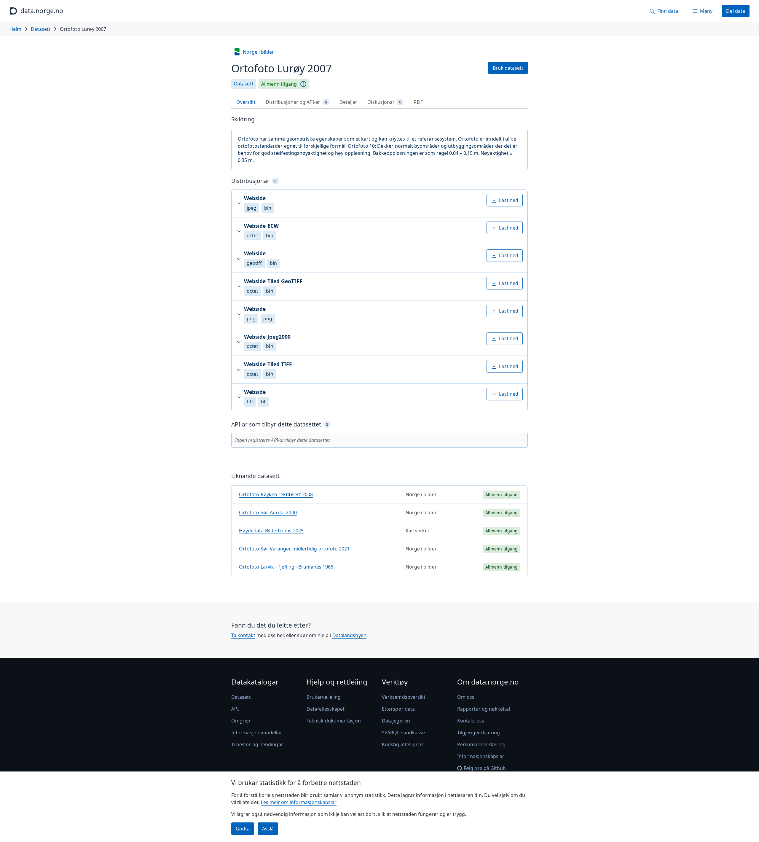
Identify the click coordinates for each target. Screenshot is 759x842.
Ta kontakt (243, 635)
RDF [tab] (418, 102)
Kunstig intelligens (403, 744)
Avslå (268, 828)
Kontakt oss (470, 720)
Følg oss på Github (485, 768)
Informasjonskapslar (481, 756)
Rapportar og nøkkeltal (483, 709)
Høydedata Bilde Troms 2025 (271, 530)
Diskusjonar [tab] (384, 102)
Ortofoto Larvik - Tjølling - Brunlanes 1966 (286, 567)
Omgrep (240, 720)
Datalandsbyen (349, 635)
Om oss (465, 697)
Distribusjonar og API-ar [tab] (296, 102)
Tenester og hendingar (257, 744)
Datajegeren (396, 720)
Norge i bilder (258, 52)
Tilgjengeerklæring (478, 732)
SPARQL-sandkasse (403, 732)
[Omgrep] (303, 84)
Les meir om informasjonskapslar (299, 802)
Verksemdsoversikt (403, 697)
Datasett (40, 29)
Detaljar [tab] (348, 102)
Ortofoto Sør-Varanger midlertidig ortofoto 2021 (294, 548)
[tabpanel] (379, 348)
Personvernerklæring (481, 744)
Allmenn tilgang (279, 84)
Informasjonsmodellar (256, 732)
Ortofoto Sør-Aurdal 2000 (268, 512)
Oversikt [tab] (246, 102)
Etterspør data (398, 709)
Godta (243, 828)
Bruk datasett (508, 68)
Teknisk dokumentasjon (334, 720)
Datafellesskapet (326, 709)
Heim (15, 29)
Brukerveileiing (324, 697)
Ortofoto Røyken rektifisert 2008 (276, 494)
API (235, 709)
